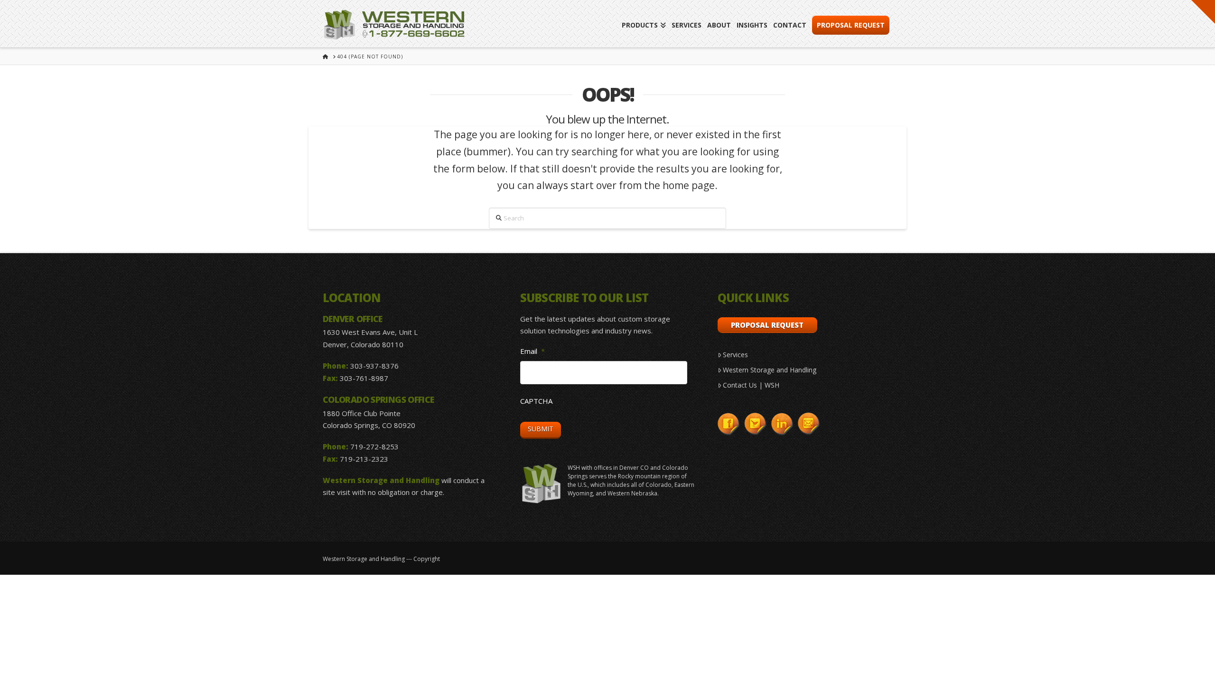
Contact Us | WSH (751, 385)
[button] (1203, 12)
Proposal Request (767, 325)
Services (735, 354)
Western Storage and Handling (769, 369)
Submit (540, 428)
